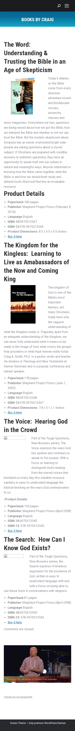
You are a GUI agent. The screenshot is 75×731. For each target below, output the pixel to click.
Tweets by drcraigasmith (18, 696)
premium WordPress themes (50, 723)
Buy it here (15, 236)
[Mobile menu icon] (66, 5)
